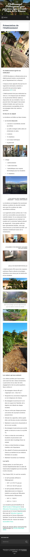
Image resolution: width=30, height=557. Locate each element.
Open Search (27, 17)
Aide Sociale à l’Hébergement (12, 507)
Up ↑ (15, 553)
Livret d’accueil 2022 (13, 529)
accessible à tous (8, 521)
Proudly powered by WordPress (15, 549)
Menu (6, 17)
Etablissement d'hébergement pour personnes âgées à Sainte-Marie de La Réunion (15, 7)
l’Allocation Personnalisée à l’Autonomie (14, 509)
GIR (11, 90)
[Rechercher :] (15, 542)
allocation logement (16, 513)
